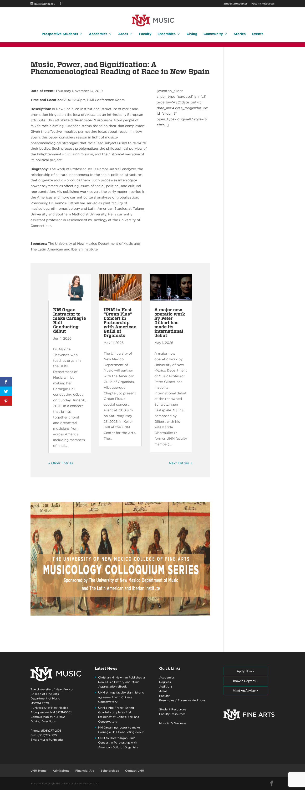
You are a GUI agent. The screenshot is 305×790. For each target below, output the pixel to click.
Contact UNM (134, 770)
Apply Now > (245, 671)
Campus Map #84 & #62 (47, 717)
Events (257, 34)
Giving (192, 34)
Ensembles (167, 34)
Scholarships (110, 770)
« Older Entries (60, 463)
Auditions (166, 686)
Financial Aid (84, 770)
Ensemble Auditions (191, 700)
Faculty (145, 34)
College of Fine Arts (44, 694)
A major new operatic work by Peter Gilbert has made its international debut (169, 322)
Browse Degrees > (245, 681)
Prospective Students (60, 34)
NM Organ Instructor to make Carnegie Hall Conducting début (69, 320)
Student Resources (235, 3)
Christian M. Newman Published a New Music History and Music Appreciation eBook (121, 682)
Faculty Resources (262, 3)
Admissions (61, 770)
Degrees (165, 682)
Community (213, 34)
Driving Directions (43, 721)
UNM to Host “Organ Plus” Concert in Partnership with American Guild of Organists (120, 322)
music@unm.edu (51, 739)
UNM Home (38, 770)
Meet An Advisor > (246, 691)
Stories (240, 34)
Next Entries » (180, 463)
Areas (123, 34)
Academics (98, 34)
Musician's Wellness (172, 723)
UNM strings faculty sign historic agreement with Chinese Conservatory (121, 697)
